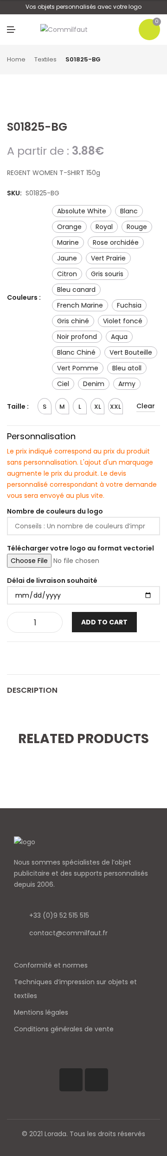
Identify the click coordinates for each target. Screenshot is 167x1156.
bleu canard (76, 289)
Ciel (63, 383)
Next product (157, 60)
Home (16, 59)
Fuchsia (129, 305)
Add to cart (104, 622)
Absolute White (81, 211)
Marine (68, 242)
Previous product (146, 60)
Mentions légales (41, 1012)
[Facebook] (71, 1079)
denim (93, 383)
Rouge (137, 226)
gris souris (107, 273)
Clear (145, 406)
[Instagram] (96, 1079)
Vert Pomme (77, 368)
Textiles (45, 59)
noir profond (77, 336)
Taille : (18, 406)
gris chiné (73, 321)
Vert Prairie (108, 258)
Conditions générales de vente (64, 1029)
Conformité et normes (51, 965)
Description (32, 690)
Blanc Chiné (76, 352)
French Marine (80, 305)
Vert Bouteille (130, 352)
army (126, 383)
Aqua (119, 336)
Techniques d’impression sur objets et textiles (75, 988)
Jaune (67, 258)
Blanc (129, 211)
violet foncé (122, 321)
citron (67, 273)
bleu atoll (126, 368)
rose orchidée (116, 242)
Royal (104, 226)
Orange (69, 226)
